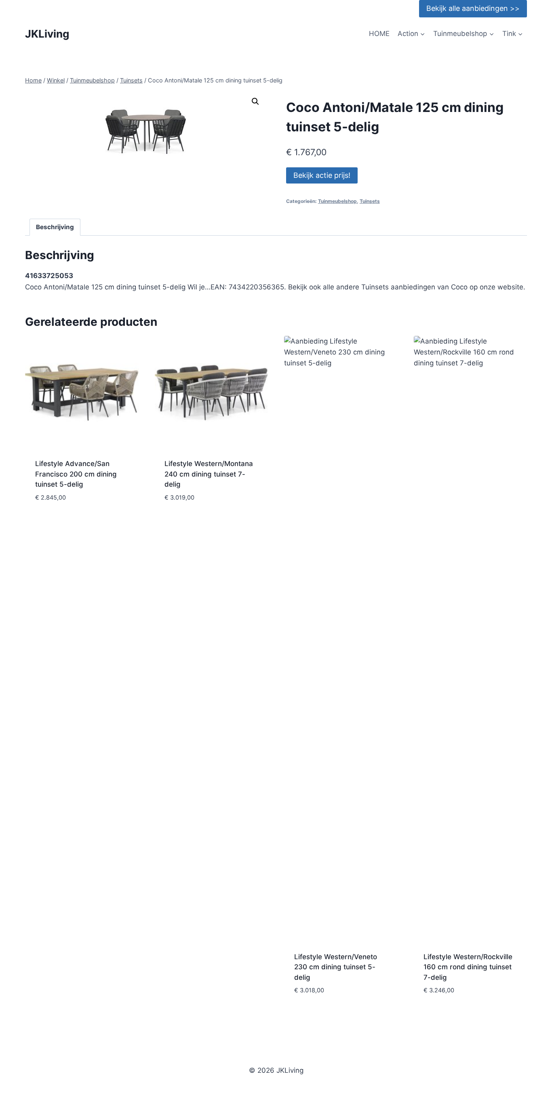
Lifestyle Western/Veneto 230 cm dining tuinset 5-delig (335, 967)
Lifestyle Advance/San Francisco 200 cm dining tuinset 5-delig (76, 474)
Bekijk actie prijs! (321, 175)
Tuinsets (370, 201)
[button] (255, 101)
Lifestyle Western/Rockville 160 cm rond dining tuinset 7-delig (467, 967)
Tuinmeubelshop (337, 201)
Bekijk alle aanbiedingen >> (473, 8)
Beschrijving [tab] (55, 227)
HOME (379, 34)
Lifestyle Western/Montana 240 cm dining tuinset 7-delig (208, 474)
